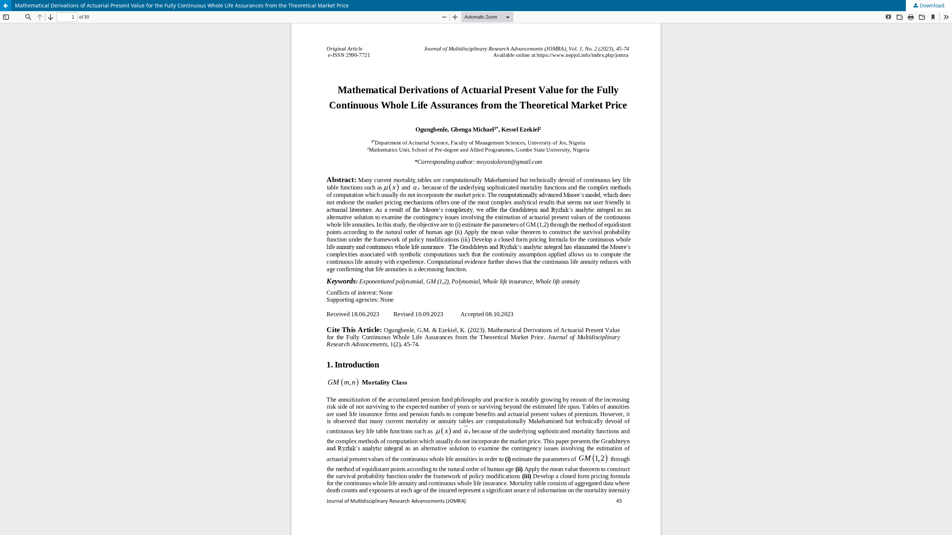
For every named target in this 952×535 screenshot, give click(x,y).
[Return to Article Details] (5, 5)
